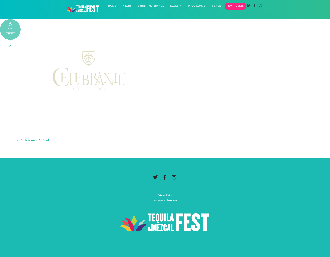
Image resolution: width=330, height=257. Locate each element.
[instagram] (174, 177)
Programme (196, 6)
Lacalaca (172, 200)
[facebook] (165, 177)
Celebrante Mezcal (35, 140)
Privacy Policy (165, 195)
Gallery (176, 6)
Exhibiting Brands (151, 6)
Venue (216, 6)
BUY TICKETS (235, 6)
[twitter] (155, 177)
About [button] (127, 6)
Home (112, 6)
